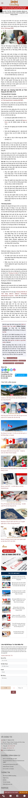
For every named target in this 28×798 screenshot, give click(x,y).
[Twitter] (11, 370)
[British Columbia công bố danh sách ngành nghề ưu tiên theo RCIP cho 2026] (14, 533)
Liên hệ (4, 780)
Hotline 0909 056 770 (6, 655)
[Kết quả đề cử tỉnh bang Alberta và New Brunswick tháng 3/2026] (14, 462)
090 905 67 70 (10, 748)
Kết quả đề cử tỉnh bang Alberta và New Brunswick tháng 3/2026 (19, 609)
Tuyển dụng (5, 777)
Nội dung (3, 675)
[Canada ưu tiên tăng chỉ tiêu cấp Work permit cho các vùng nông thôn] (14, 392)
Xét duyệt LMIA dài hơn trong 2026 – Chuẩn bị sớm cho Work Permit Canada (18, 600)
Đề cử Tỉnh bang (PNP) (7, 28)
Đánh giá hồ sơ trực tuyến (11, 792)
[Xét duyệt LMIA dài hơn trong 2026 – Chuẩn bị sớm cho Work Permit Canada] (14, 445)
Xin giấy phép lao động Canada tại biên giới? (18, 632)
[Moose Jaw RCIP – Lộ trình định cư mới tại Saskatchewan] (14, 480)
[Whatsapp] (8, 370)
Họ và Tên (3, 658)
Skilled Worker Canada (8, 766)
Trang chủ (3, 11)
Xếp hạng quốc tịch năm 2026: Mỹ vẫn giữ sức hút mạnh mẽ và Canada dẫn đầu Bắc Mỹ (19, 584)
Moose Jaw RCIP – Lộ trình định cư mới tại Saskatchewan (19, 616)
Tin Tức (9, 11)
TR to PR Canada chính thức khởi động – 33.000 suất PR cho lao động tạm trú (18, 625)
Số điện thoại (4, 664)
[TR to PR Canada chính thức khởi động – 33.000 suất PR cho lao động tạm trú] (14, 498)
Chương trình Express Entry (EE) (10, 764)
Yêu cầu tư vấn (23, 792)
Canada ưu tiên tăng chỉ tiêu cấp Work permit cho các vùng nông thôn (19, 578)
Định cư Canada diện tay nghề (10, 758)
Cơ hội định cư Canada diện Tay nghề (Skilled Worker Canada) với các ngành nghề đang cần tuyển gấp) (14, 8)
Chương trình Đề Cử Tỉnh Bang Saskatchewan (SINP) (13, 761)
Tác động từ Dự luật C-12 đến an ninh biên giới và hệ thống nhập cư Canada (19, 592)
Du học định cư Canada (8, 768)
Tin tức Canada (6, 782)
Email (2, 669)
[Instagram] (14, 370)
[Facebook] (2, 370)
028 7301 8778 (11, 746)
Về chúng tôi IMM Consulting (9, 775)
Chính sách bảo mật (7, 784)
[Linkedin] (5, 370)
